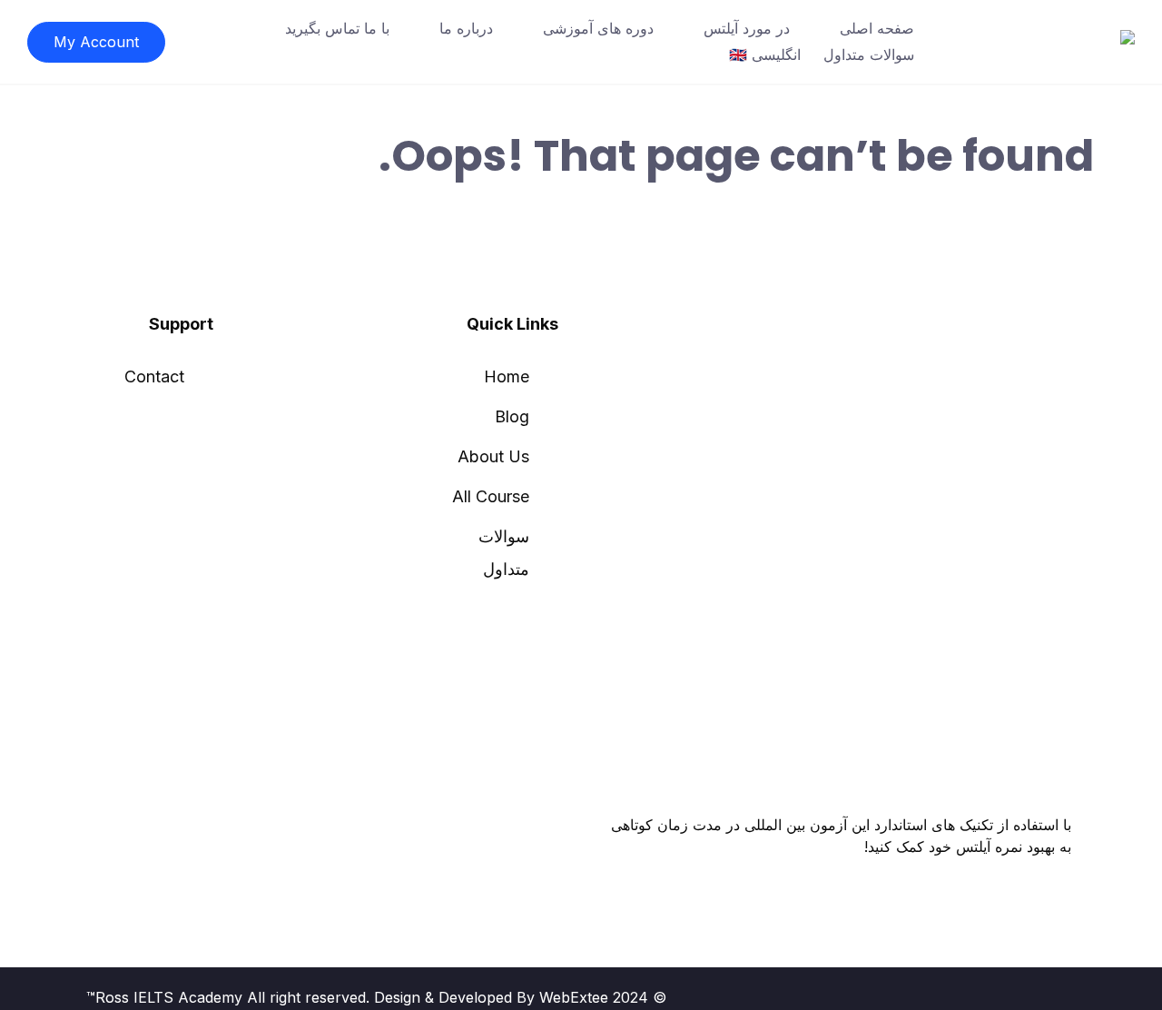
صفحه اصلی (877, 28)
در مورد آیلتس (747, 28)
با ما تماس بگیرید (337, 28)
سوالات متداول (868, 54)
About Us (493, 456)
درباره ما (466, 28)
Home (506, 376)
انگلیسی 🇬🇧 (765, 54)
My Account (96, 42)
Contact (154, 376)
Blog (512, 416)
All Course (490, 496)
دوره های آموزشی (598, 28)
